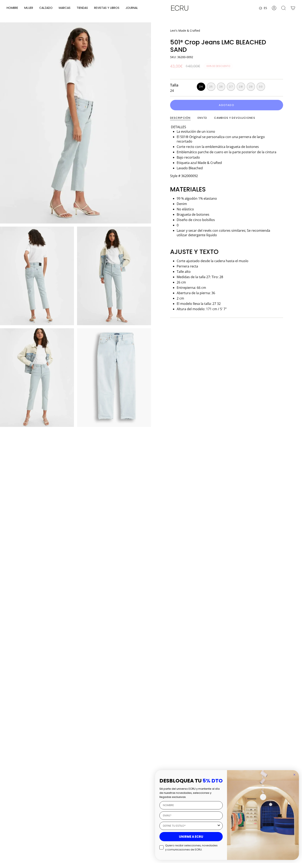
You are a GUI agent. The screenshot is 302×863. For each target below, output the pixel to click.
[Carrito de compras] (293, 8)
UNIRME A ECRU (191, 836)
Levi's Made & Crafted (185, 30)
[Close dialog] (294, 775)
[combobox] (190, 826)
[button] (12, 8)
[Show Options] (219, 826)
